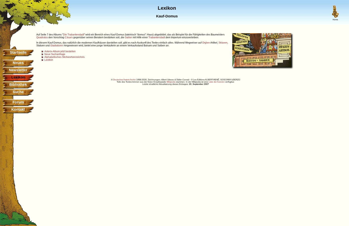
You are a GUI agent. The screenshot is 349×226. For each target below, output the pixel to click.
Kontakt (18, 109)
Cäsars (69, 37)
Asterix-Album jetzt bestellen (60, 51)
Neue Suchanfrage (54, 54)
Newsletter (18, 70)
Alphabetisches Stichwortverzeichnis (64, 57)
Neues (18, 63)
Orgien (206, 42)
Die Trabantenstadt (73, 34)
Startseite (18, 52)
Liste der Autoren (217, 82)
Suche (18, 92)
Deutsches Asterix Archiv (124, 80)
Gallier (128, 37)
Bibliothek (18, 85)
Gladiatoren (56, 45)
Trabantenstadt (156, 37)
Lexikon (48, 59)
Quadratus (42, 37)
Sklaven (223, 42)
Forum (18, 102)
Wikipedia (171, 82)
